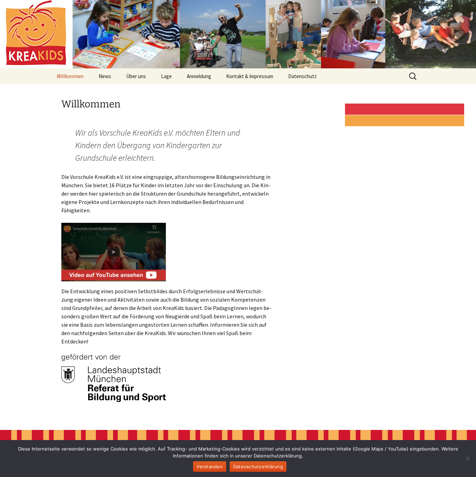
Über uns (136, 76)
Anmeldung (199, 76)
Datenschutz (302, 76)
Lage (166, 76)
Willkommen (70, 76)
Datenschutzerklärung (258, 466)
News (105, 76)
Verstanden (210, 466)
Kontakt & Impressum (249, 76)
